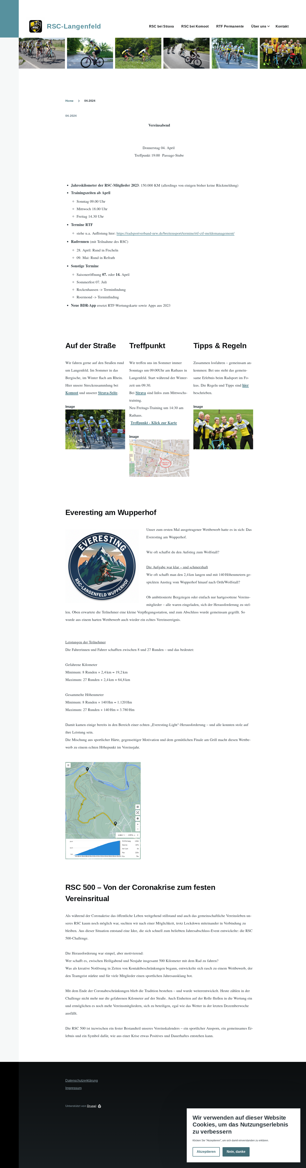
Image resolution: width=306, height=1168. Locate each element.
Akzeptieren (206, 1152)
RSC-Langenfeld (74, 26)
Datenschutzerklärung (81, 1080)
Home (69, 100)
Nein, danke (236, 1152)
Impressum (73, 1088)
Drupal (91, 1106)
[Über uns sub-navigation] (271, 26)
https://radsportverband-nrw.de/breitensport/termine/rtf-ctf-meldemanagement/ (175, 233)
